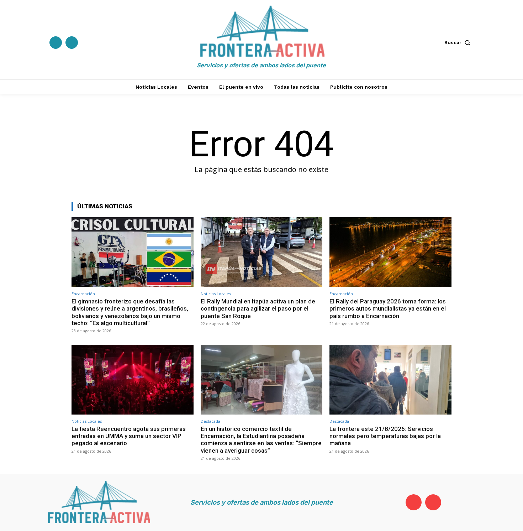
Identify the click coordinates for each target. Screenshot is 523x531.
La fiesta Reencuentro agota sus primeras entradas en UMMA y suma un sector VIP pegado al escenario (129, 436)
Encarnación (83, 294)
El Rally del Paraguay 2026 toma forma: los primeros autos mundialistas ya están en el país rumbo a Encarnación (387, 308)
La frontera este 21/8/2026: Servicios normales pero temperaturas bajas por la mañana (385, 436)
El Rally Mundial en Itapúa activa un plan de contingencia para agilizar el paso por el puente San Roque (258, 308)
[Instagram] (71, 42)
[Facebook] (55, 42)
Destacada (210, 421)
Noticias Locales (216, 294)
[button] (459, 42)
